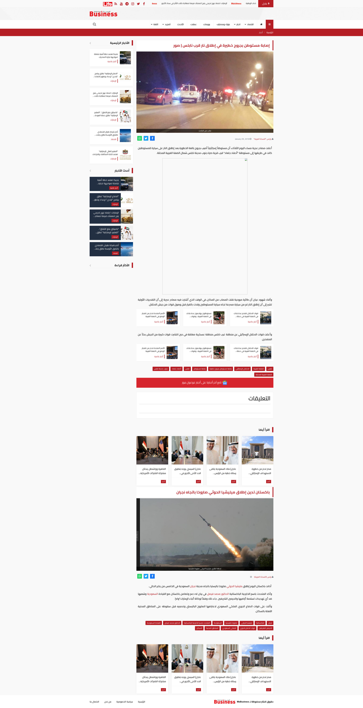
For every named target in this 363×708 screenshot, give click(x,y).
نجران (192, 586)
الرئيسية (269, 32)
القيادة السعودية (154, 623)
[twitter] (145, 138)
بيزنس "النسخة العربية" (263, 139)
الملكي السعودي (229, 628)
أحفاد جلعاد (176, 368)
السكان (199, 628)
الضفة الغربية (258, 368)
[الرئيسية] (261, 24)
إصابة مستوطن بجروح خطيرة (221, 368)
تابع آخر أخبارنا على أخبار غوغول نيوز (202, 382)
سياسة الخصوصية (124, 701)
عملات (193, 24)
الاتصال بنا (94, 701)
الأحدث (180, 24)
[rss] (115, 3)
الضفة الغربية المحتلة (264, 374)
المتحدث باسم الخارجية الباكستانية (197, 623)
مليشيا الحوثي (234, 586)
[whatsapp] (139, 138)
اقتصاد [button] (250, 24)
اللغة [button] (155, 24)
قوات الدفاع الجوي (247, 628)
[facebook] (152, 138)
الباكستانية (260, 623)
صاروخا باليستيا (231, 623)
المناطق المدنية (212, 628)
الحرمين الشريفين (265, 628)
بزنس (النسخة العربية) (263, 577)
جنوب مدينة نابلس (161, 368)
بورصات (206, 24)
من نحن (107, 701)
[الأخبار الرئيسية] (90, 43)
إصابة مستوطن (199, 368)
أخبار (261, 32)
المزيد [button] (168, 24)
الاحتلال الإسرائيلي (242, 368)
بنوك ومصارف (223, 24)
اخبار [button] (238, 24)
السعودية (152, 593)
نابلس (270, 368)
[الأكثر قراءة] (90, 265)
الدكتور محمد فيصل (217, 593)
